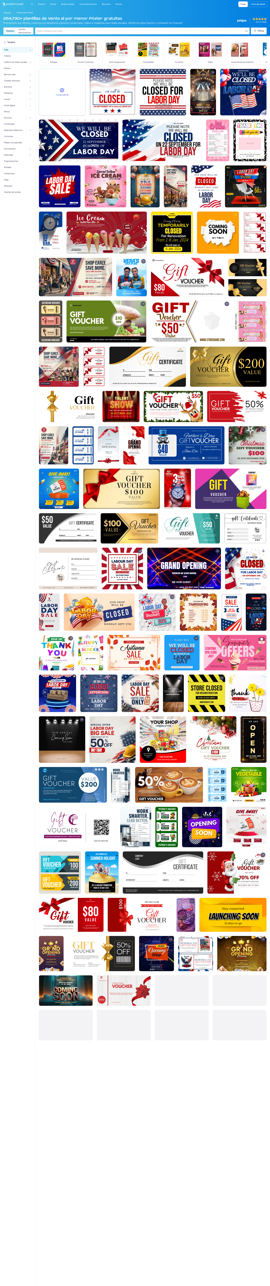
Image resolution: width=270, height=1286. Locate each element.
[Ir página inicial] (11, 4)
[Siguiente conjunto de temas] (266, 52)
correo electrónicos (24, 31)
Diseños (10, 31)
